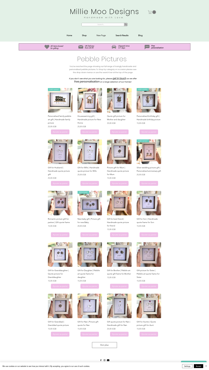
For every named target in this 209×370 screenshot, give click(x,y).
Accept (198, 366)
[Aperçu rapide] (90, 100)
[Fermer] (206, 366)
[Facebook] (101, 360)
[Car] (114, 47)
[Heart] (47, 47)
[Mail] (81, 47)
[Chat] (147, 47)
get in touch (119, 78)
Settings (187, 366)
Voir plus (104, 345)
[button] (152, 12)
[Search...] (125, 24)
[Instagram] (104, 360)
